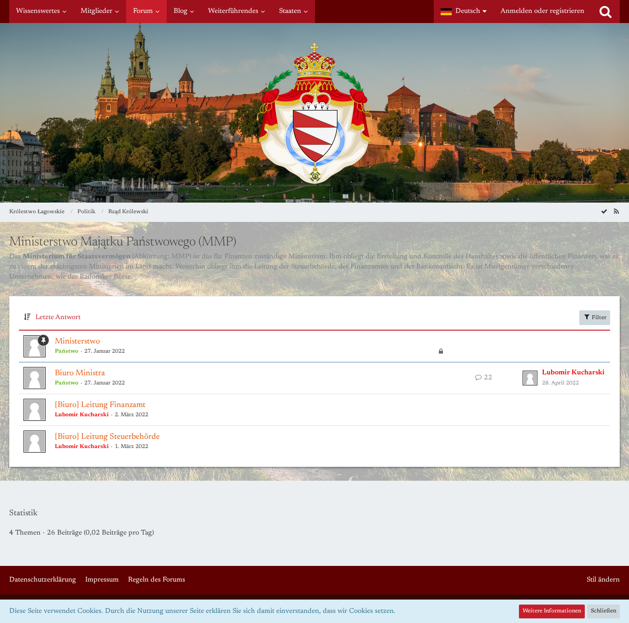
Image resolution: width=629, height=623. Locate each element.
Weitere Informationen (552, 611)
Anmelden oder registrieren (542, 11)
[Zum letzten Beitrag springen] (530, 378)
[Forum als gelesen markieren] (604, 212)
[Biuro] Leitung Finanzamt (100, 405)
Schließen (603, 611)
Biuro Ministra (80, 373)
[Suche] (605, 11)
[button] (464, 11)
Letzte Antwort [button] (58, 317)
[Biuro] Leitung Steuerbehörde (107, 437)
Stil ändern (603, 579)
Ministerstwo (77, 342)
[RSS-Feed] (616, 212)
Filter (598, 317)
